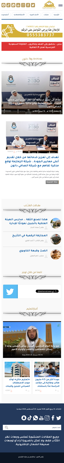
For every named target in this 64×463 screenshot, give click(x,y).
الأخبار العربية (34, 15)
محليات (46, 15)
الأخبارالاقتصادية (19, 15)
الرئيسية (56, 15)
